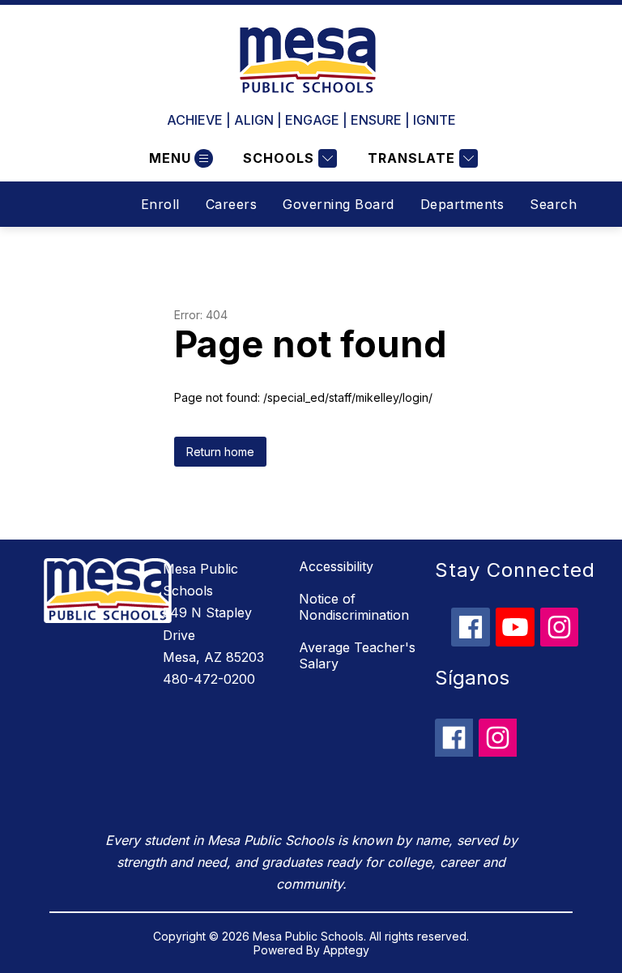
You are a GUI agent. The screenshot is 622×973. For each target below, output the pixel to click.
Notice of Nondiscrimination (354, 607)
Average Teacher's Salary (357, 655)
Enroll (160, 204)
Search (553, 204)
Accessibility (336, 566)
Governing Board (338, 204)
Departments (462, 204)
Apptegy (346, 950)
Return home (220, 452)
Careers (232, 204)
